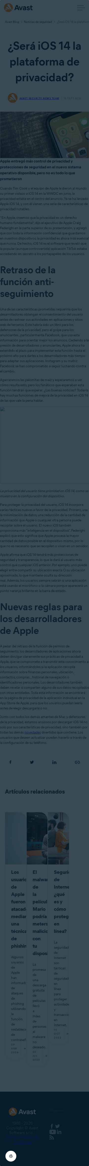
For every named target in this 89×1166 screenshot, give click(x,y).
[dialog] (44, 583)
